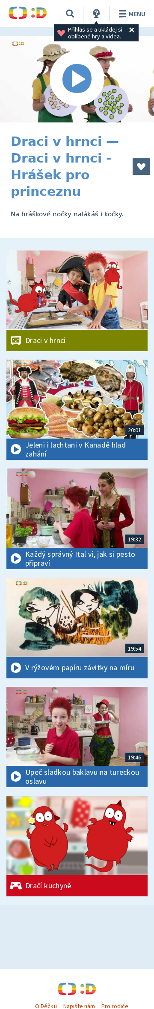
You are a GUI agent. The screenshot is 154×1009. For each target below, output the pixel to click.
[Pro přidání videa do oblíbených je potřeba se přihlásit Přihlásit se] (141, 166)
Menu (137, 13)
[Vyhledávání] (70, 13)
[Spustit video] (77, 79)
